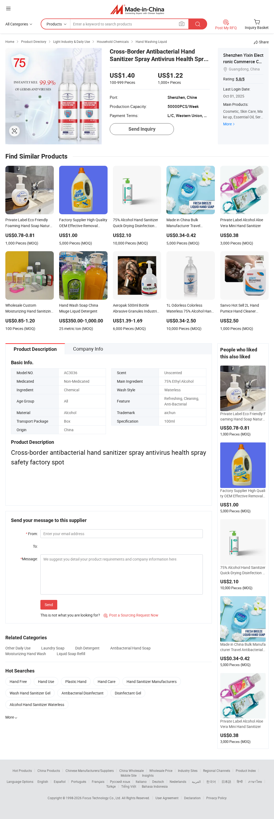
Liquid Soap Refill (71, 653)
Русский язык (120, 781)
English (42, 781)
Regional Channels (216, 770)
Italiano (141, 781)
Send (49, 604)
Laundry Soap (52, 648)
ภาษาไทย (255, 781)
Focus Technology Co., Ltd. (102, 798)
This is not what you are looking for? (70, 615)
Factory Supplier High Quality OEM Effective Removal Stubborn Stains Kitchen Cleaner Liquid (243, 493)
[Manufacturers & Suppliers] (137, 9)
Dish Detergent (87, 648)
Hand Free (18, 681)
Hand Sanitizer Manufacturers (152, 681)
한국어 (211, 781)
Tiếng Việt (128, 786)
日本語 (226, 781)
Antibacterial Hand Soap (130, 648)
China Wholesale (131, 770)
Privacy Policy (216, 798)
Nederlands (178, 781)
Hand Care (106, 681)
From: (32, 533)
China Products (48, 770)
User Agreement (166, 798)
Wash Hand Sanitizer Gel (30, 693)
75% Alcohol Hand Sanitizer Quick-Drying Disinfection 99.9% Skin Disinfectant (242, 570)
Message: (29, 558)
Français (98, 781)
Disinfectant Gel (128, 693)
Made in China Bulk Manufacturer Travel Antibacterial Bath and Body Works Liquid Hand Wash (243, 647)
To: (35, 546)
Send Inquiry (141, 129)
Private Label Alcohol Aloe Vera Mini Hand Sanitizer (241, 724)
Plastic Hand (75, 681)
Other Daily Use (18, 648)
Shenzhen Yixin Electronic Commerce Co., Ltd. (243, 61)
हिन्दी (240, 781)
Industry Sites (187, 770)
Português (78, 781)
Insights (148, 775)
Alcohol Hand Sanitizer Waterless (37, 704)
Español (60, 781)
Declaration (192, 798)
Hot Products (22, 770)
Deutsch (158, 781)
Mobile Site (128, 775)
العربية (196, 781)
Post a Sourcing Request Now (131, 615)
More (227, 123)
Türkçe (111, 786)
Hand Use (46, 681)
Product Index (246, 770)
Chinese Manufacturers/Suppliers (90, 770)
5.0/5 (240, 79)
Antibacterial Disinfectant (83, 693)
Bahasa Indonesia (155, 786)
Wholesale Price (160, 770)
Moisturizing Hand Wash (25, 653)
